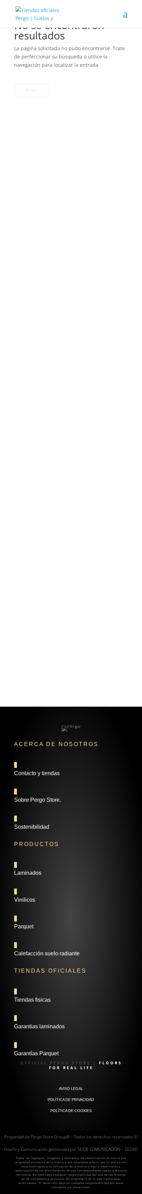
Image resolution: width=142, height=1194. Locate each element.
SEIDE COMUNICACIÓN (99, 1149)
